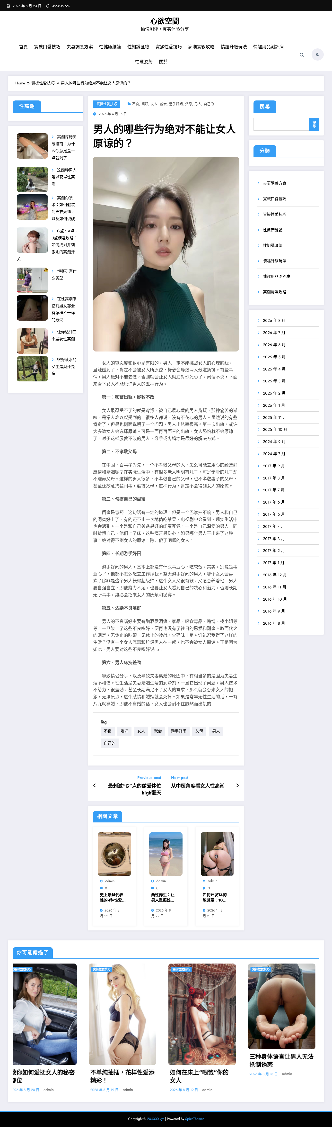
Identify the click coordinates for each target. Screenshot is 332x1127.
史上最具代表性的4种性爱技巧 (113, 897)
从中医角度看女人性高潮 (198, 786)
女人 (154, 103)
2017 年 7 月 (274, 490)
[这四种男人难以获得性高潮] (32, 179)
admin (109, 880)
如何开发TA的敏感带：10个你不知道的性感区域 (215, 897)
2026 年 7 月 (274, 332)
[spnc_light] (318, 54)
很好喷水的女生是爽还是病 (64, 367)
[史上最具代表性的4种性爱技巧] (114, 854)
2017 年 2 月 (274, 550)
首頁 (23, 47)
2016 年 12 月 (275, 575)
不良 (135, 103)
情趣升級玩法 (234, 47)
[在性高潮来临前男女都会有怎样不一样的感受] (32, 308)
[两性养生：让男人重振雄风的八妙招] (165, 854)
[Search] (302, 55)
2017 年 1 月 (273, 563)
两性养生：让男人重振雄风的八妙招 (163, 897)
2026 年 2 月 (274, 393)
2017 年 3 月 (274, 538)
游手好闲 (176, 103)
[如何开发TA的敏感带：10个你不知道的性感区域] (217, 854)
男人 (197, 103)
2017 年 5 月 (274, 514)
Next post (179, 777)
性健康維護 (110, 47)
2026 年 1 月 (274, 405)
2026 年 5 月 (274, 357)
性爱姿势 (144, 62)
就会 (163, 103)
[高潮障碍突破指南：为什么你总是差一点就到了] (32, 146)
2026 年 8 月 (274, 320)
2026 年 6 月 (274, 345)
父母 (188, 103)
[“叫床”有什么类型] (32, 280)
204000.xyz (155, 1118)
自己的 (209, 103)
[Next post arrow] (237, 786)
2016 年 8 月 (274, 623)
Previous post (149, 777)
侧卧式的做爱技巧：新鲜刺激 (209, 1059)
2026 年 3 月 (274, 381)
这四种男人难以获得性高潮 (64, 177)
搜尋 (265, 106)
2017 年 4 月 (274, 526)
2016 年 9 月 (274, 611)
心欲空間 (164, 21)
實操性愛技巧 (169, 47)
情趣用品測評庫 (268, 47)
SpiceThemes (194, 1118)
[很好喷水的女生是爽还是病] (32, 369)
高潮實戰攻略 (201, 47)
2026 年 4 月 (274, 369)
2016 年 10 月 (275, 599)
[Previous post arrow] (94, 786)
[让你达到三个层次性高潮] (32, 341)
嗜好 (144, 103)
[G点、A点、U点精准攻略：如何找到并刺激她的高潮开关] (32, 240)
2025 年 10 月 (275, 429)
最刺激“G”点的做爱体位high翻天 (134, 789)
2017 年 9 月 (274, 466)
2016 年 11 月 (274, 587)
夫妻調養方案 (80, 47)
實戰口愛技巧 (47, 47)
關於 (163, 62)
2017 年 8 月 (274, 478)
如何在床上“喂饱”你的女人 (47, 1076)
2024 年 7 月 (274, 454)
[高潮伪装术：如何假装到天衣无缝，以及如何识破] (32, 207)
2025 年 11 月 (275, 417)
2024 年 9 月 (274, 441)
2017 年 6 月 (274, 502)
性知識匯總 (138, 47)
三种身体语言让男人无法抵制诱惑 (129, 1061)
